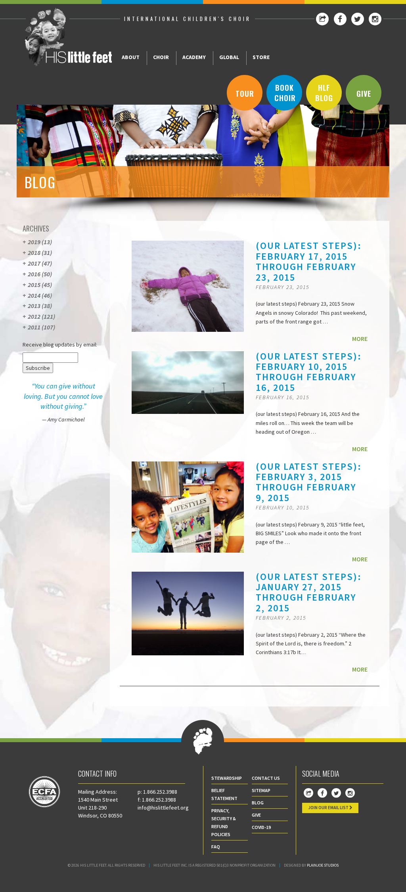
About (131, 57)
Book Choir (285, 92)
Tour (245, 93)
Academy (194, 57)
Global (229, 57)
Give (363, 93)
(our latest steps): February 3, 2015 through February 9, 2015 (309, 482)
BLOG (258, 803)
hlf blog (324, 92)
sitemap (261, 790)
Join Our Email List (328, 807)
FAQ (215, 847)
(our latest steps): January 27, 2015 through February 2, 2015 (309, 592)
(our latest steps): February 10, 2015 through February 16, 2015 (309, 372)
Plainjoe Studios (323, 865)
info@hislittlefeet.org (163, 807)
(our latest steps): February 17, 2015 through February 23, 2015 (309, 261)
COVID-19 (261, 827)
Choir (161, 57)
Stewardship (226, 778)
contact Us (266, 778)
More (360, 339)
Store (261, 57)
